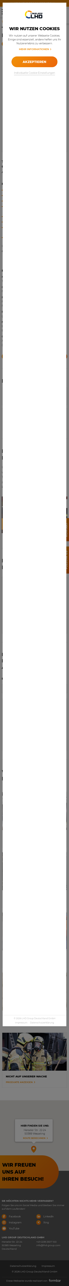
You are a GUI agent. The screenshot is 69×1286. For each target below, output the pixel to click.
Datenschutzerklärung (42, 1022)
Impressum (21, 1022)
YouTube (13, 1228)
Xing (46, 1222)
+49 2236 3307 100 (46, 1241)
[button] (33, 1148)
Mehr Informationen (34, 49)
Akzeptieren (34, 62)
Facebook (14, 1216)
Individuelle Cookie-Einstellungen (34, 72)
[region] (34, 1135)
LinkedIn (48, 1216)
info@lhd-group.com (48, 1245)
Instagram (15, 1222)
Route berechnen (34, 1138)
